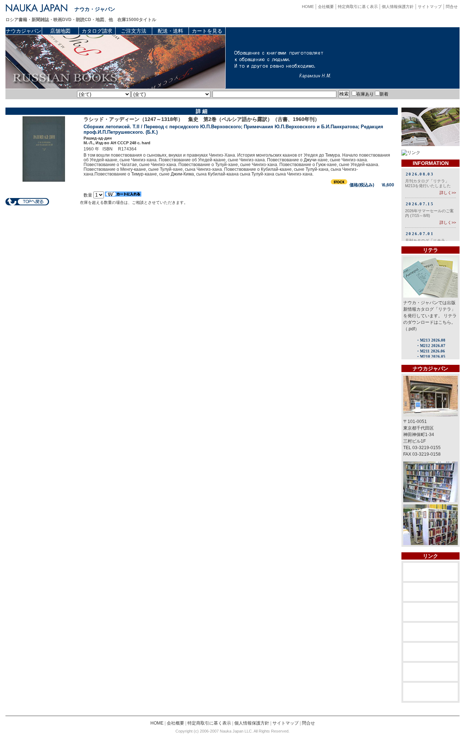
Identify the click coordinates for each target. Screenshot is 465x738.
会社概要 (326, 6)
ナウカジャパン (23, 31)
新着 (384, 94)
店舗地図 (60, 31)
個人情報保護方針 (398, 6)
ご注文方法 (133, 31)
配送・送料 (170, 31)
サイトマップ (430, 6)
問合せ (452, 6)
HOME (308, 6)
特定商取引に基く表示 (358, 6)
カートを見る (207, 31)
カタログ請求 (97, 31)
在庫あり (365, 94)
